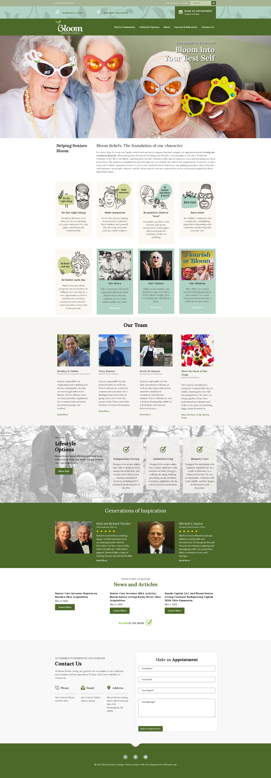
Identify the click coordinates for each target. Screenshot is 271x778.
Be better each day (73, 279)
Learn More (64, 607)
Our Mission (197, 283)
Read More (114, 308)
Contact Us (207, 27)
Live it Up (60, 437)
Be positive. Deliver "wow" (156, 214)
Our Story (114, 283)
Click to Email (88, 700)
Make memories (115, 212)
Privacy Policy (132, 764)
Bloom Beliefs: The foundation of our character (139, 145)
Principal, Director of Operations (151, 374)
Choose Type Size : (173, 3)
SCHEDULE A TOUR (72, 13)
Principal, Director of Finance (109, 374)
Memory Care (199, 458)
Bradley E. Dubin (67, 371)
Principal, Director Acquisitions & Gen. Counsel (73, 374)
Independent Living (126, 458)
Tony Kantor (107, 371)
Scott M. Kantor (150, 371)
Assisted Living (163, 458)
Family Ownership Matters (190, 377)
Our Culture (156, 283)
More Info (63, 471)
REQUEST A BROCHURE (116, 13)
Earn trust (197, 212)
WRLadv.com (170, 764)
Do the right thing (74, 212)
